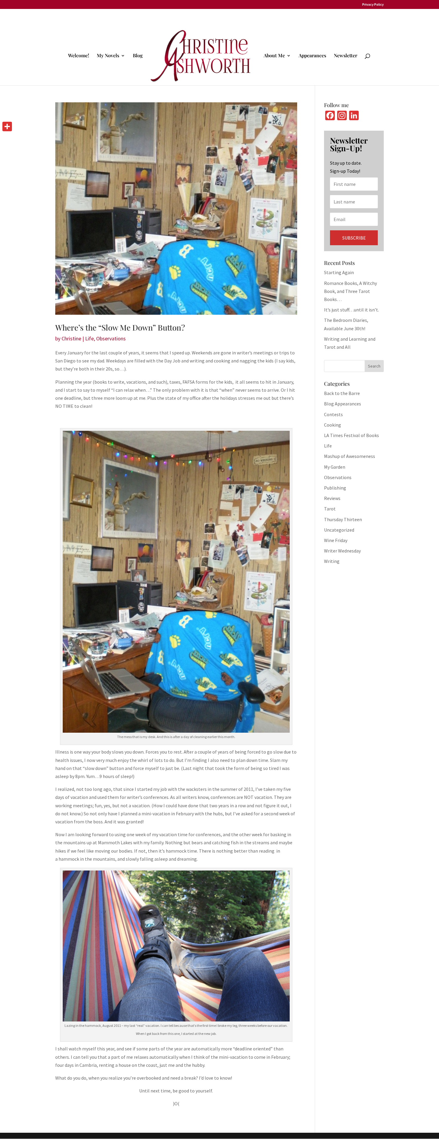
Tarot (330, 509)
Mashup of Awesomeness (349, 456)
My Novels (108, 55)
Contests (333, 414)
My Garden (334, 467)
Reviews (332, 498)
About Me (274, 55)
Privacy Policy (373, 5)
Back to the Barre (342, 393)
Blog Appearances (342, 404)
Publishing (335, 488)
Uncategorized (339, 530)
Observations (111, 338)
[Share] (7, 126)
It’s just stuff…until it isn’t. (351, 310)
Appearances (312, 55)
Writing (332, 561)
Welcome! (78, 55)
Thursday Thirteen (343, 519)
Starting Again (339, 272)
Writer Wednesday (342, 551)
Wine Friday (335, 540)
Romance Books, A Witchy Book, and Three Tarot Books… (350, 291)
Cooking (332, 425)
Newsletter (345, 55)
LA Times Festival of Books (351, 435)
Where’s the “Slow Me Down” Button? (120, 327)
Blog (138, 55)
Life (89, 338)
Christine (71, 338)
